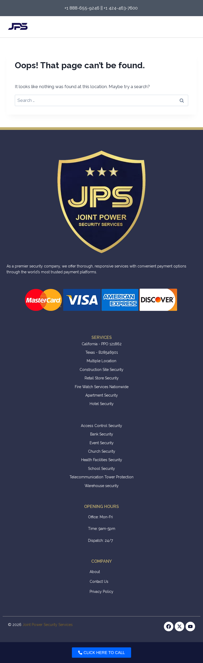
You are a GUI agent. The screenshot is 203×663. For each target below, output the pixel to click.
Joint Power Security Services (47, 625)
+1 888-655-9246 (81, 8)
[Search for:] (101, 100)
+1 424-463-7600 (121, 8)
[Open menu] (190, 26)
